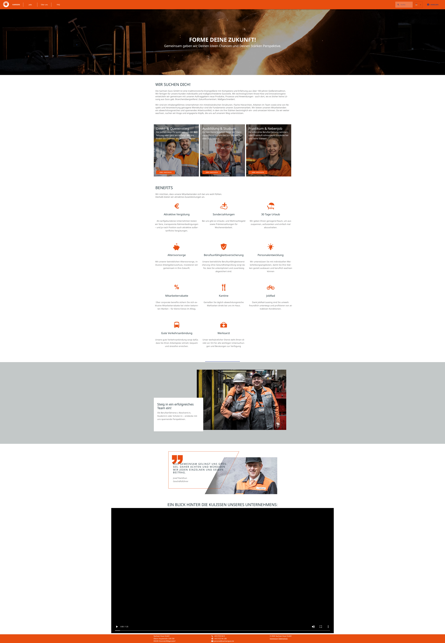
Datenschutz (283, 639)
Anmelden (434, 5)
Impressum (274, 639)
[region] (222, 38)
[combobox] (418, 5)
